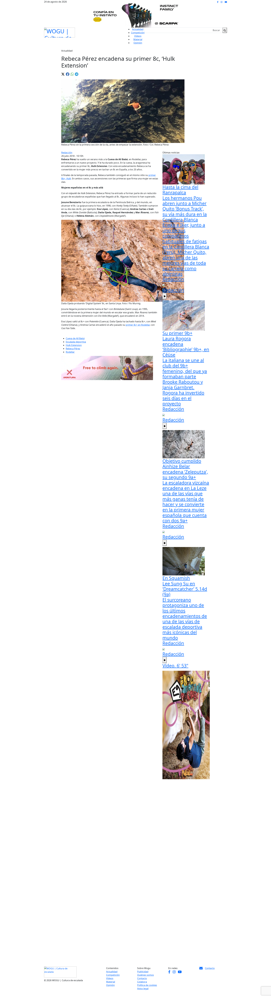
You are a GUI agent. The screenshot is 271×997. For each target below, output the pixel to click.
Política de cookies (147, 985)
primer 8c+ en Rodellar (138, 324)
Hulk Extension (74, 345)
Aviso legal (142, 988)
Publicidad (142, 971)
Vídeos (137, 36)
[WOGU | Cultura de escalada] (59, 32)
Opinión (138, 42)
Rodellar (70, 352)
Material (137, 39)
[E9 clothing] (186, 725)
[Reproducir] (164, 296)
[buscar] (224, 30)
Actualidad (137, 29)
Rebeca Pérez (73, 348)
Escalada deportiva (76, 341)
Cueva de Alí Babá (75, 338)
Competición (138, 32)
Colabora (142, 981)
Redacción (66, 152)
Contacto (142, 978)
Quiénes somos (145, 975)
